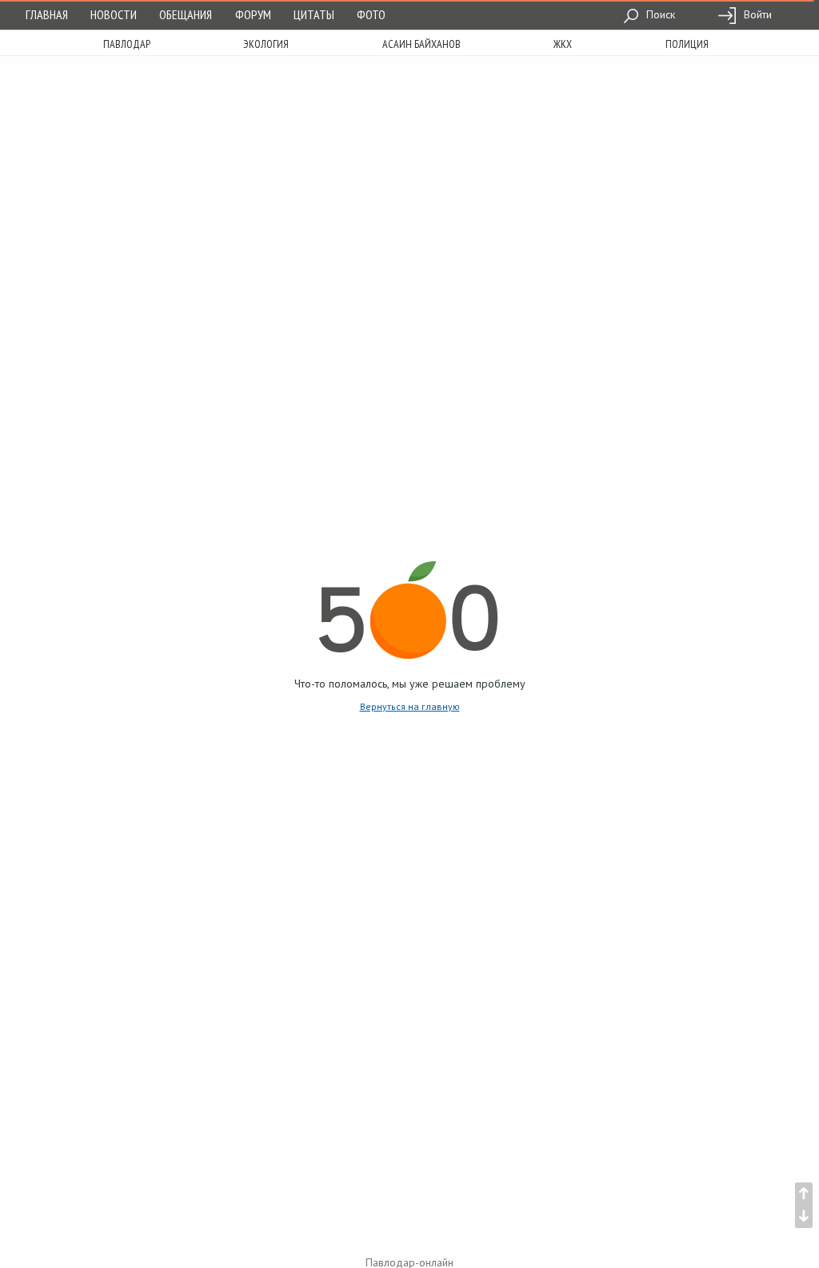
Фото (371, 14)
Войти (756, 14)
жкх (562, 44)
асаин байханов (421, 44)
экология (266, 44)
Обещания (185, 14)
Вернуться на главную (410, 706)
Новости (113, 14)
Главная (47, 14)
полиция (687, 44)
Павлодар (126, 44)
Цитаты (314, 14)
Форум (253, 14)
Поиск (659, 14)
